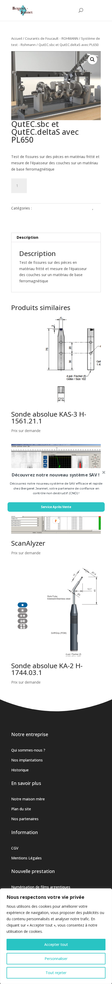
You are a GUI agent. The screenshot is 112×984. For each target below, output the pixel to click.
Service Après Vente (56, 507)
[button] (55, 474)
